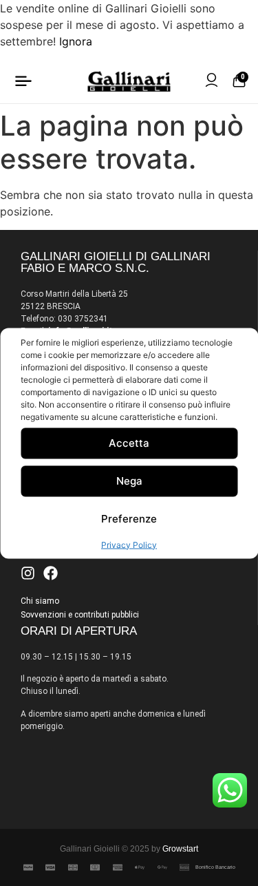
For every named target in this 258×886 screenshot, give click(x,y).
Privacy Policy (129, 544)
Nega (129, 480)
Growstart (180, 849)
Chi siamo (40, 601)
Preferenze (129, 518)
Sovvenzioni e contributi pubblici (80, 615)
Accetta (129, 443)
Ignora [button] (75, 41)
